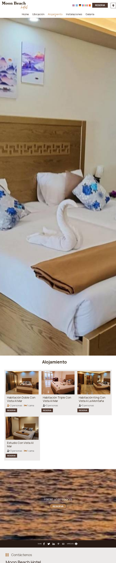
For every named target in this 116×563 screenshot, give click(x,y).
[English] (73, 5)
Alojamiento (55, 14)
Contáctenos (21, 554)
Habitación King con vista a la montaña (92, 399)
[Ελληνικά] (77, 5)
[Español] (90, 5)
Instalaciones (74, 14)
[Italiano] (86, 5)
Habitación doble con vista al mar (21, 399)
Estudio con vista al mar (20, 444)
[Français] (83, 5)
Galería (90, 14)
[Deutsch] (80, 5)
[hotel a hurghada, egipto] (14, 5)
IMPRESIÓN (70, 544)
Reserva (100, 5)
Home (25, 14)
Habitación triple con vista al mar (57, 399)
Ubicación (38, 14)
